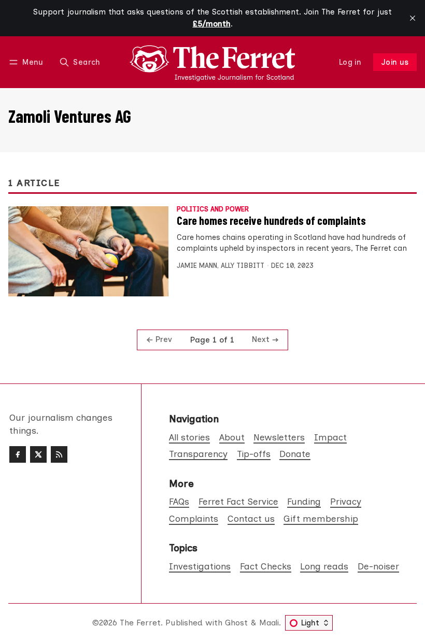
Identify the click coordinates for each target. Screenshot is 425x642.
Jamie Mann (197, 265)
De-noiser (378, 566)
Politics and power (213, 209)
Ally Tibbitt (242, 265)
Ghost (236, 622)
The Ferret (140, 622)
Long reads (324, 566)
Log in (350, 62)
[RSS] (59, 454)
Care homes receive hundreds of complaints (271, 220)
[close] (412, 18)
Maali (269, 622)
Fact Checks (265, 566)
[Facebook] (17, 454)
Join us (395, 62)
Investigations (200, 566)
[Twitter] (38, 454)
